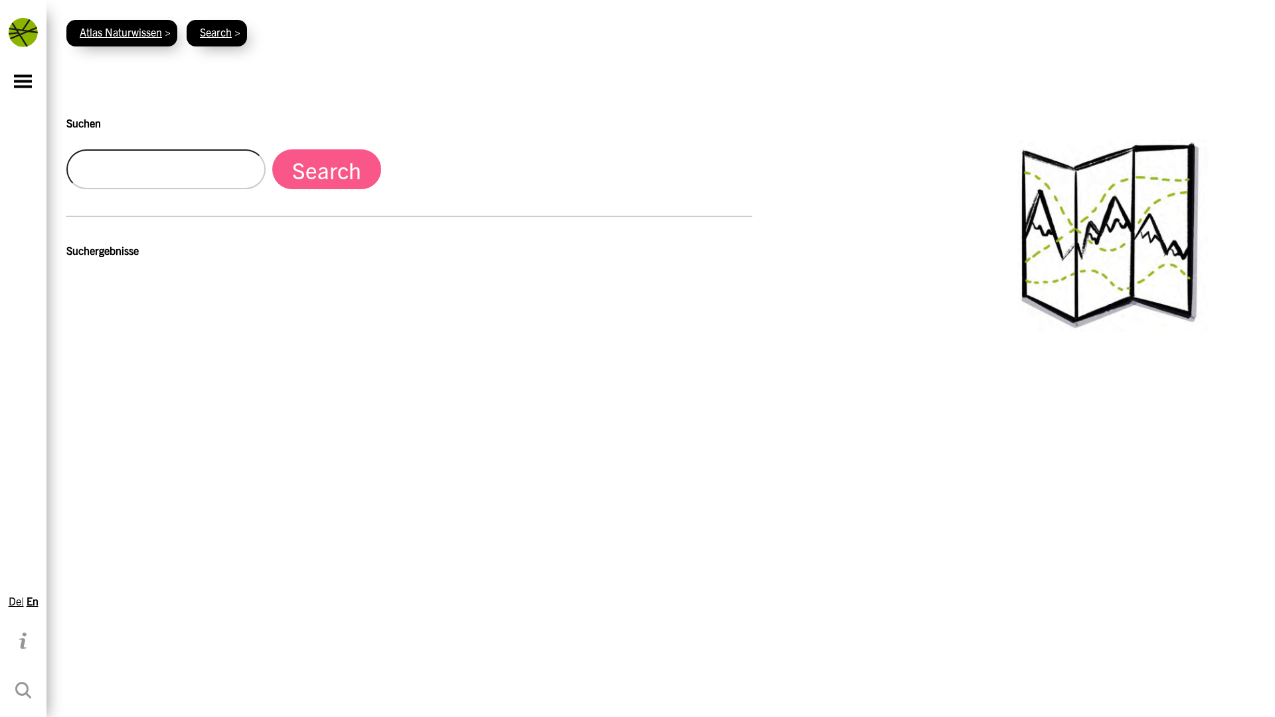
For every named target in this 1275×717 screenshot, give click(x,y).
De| (16, 600)
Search (216, 32)
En (33, 600)
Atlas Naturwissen (121, 32)
